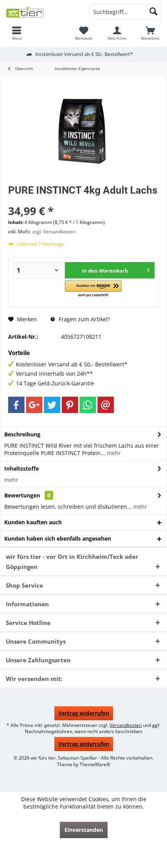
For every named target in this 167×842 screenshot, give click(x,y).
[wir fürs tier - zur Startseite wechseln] (42, 11)
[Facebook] (16, 405)
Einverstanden (83, 829)
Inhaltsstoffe (21, 468)
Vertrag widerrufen (83, 713)
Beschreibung (22, 434)
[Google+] (34, 405)
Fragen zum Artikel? (83, 319)
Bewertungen (22, 495)
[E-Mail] (105, 405)
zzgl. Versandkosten (53, 231)
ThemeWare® (95, 764)
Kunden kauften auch (33, 522)
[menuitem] (16, 33)
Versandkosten (126, 725)
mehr (113, 453)
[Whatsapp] (88, 405)
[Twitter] (52, 405)
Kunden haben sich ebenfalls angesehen (57, 538)
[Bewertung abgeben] (83, 200)
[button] (93, 289)
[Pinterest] (70, 405)
